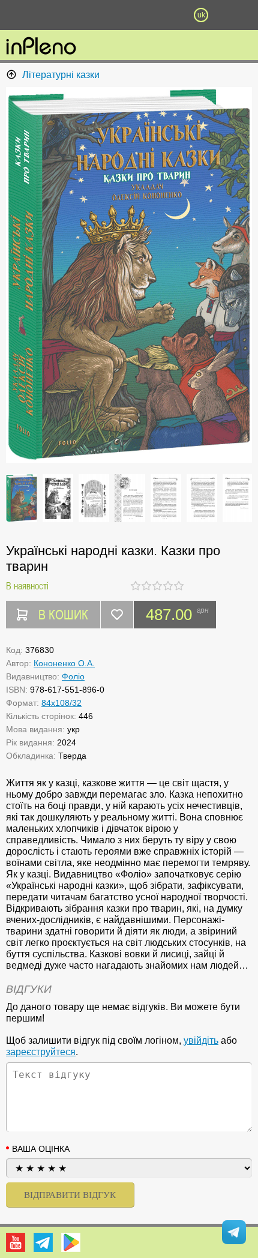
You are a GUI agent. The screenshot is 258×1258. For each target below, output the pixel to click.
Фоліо (73, 676)
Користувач (129, 15)
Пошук (93, 15)
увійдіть (201, 1040)
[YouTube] (15, 1242)
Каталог (19, 15)
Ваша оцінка (41, 1149)
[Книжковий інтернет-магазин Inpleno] (41, 47)
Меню (57, 15)
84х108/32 (61, 703)
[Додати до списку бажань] (117, 614)
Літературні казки (61, 75)
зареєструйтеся (41, 1052)
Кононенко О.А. (64, 663)
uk (201, 15)
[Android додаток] (70, 1242)
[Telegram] (43, 1242)
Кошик (165, 15)
